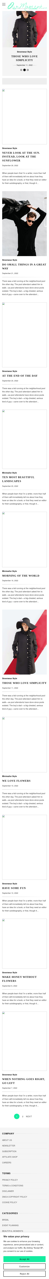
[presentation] (6, 43)
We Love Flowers (24, 744)
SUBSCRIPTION (9, 1151)
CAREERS (6, 1162)
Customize (24, 1266)
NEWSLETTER (8, 1145)
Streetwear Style (9, 148)
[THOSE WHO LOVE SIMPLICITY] (24, 70)
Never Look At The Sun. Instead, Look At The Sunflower (24, 116)
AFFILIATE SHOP (9, 1156)
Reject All (24, 1273)
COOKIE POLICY (9, 1202)
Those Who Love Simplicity (24, 642)
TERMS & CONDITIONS (12, 1185)
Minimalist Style (24, 53)
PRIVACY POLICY (10, 1179)
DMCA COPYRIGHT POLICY (14, 1196)
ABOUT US (7, 1140)
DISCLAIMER (8, 1191)
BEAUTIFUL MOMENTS (12, 1231)
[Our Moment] (27, 9)
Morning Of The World (24, 539)
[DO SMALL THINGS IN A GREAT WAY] (21, 70)
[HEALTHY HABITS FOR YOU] (27, 70)
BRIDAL (5, 1219)
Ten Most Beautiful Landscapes (24, 439)
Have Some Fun (24, 847)
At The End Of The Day (24, 334)
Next (29, 1116)
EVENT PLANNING (10, 1225)
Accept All (24, 1259)
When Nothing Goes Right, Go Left (24, 1041)
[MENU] (3, 4)
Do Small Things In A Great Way (24, 223)
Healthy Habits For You (24, 58)
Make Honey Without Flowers (24, 944)
